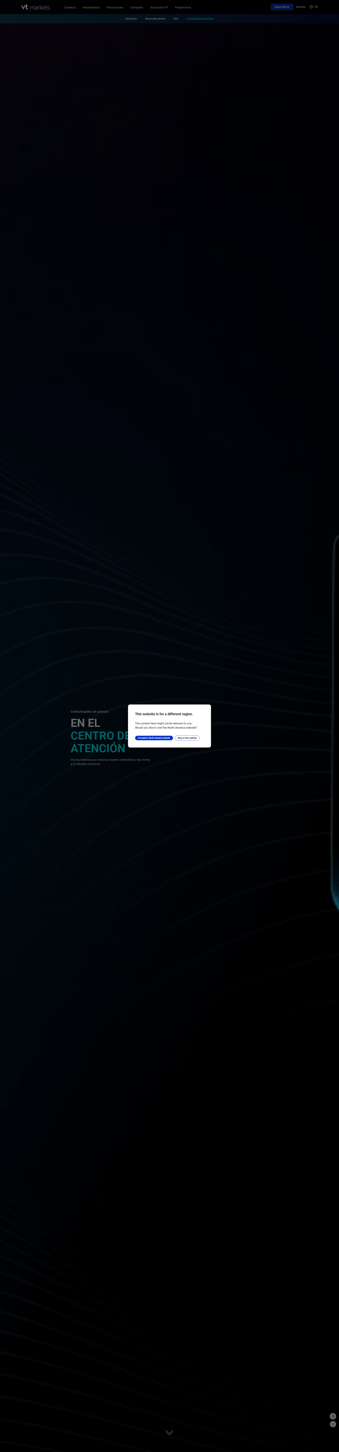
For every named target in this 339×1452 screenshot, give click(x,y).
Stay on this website (187, 738)
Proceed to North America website (154, 738)
